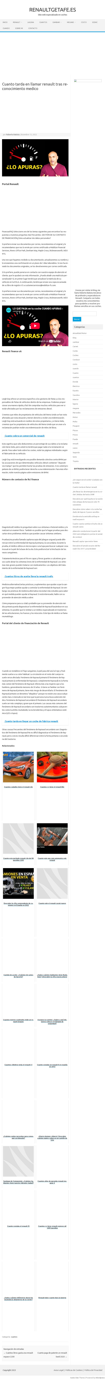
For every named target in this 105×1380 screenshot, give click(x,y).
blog (74, 338)
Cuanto (75, 373)
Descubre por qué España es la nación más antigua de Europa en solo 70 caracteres (88, 502)
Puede (75, 439)
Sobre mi (19, 28)
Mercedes (77, 413)
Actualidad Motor (80, 333)
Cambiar (56, 22)
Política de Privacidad (93, 1370)
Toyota (75, 461)
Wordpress (100, 1378)
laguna (75, 404)
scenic (75, 448)
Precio (75, 435)
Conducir (76, 360)
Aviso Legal (58, 1370)
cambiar (76, 342)
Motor (75, 417)
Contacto (32, 28)
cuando (76, 368)
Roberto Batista (12, 134)
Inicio (5, 22)
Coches (75, 355)
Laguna (30, 22)
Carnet (75, 346)
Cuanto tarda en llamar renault (85, 487)
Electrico (76, 386)
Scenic (94, 22)
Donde (75, 382)
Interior (76, 399)
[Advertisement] (52, 53)
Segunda (76, 452)
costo (75, 364)
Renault (16, 22)
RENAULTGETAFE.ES (52, 9)
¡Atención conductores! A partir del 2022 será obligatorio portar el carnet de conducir (88, 534)
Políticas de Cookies (73, 1370)
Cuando (6, 28)
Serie (75, 457)
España (75, 391)
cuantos (14, 1337)
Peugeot (76, 426)
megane (76, 408)
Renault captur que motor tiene (85, 541)
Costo (84, 22)
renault (75, 444)
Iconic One (74, 1378)
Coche (75, 351)
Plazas (75, 430)
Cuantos (43, 22)
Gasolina (76, 395)
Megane (70, 22)
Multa (75, 421)
